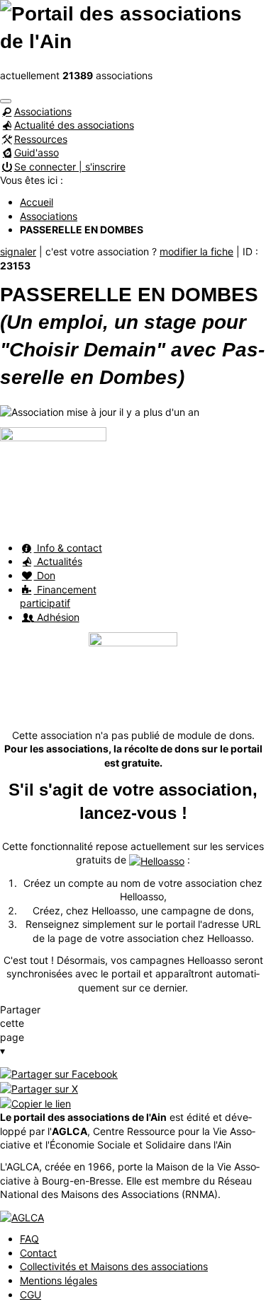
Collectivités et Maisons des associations (114, 1266)
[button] (5, 101)
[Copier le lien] (35, 1102)
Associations (43, 111)
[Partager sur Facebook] (59, 1072)
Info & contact (68, 548)
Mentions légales (58, 1280)
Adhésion (56, 617)
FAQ (29, 1239)
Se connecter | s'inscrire (70, 167)
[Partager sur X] (39, 1087)
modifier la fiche (196, 251)
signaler (18, 251)
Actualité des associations (74, 125)
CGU (30, 1294)
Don (44, 575)
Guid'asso (36, 152)
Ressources (40, 139)
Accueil (36, 202)
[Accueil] (133, 26)
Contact (38, 1253)
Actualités (58, 561)
